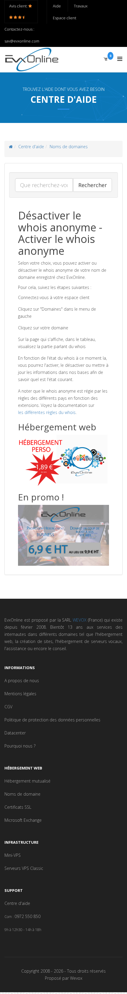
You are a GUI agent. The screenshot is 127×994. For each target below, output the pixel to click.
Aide (57, 6)
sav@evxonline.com (21, 41)
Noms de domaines (69, 146)
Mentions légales (20, 693)
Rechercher (92, 185)
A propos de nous (21, 680)
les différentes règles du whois (47, 412)
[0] (105, 58)
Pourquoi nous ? (19, 746)
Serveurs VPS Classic (23, 868)
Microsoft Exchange (23, 820)
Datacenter (15, 733)
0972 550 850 (27, 916)
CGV (8, 706)
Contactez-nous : (19, 29)
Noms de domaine (22, 794)
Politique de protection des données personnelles (52, 720)
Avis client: (18, 6)
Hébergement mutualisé (27, 781)
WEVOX (80, 620)
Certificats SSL (17, 807)
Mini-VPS (12, 855)
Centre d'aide (31, 146)
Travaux (80, 6)
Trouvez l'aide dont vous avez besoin (64, 89)
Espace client (64, 17)
